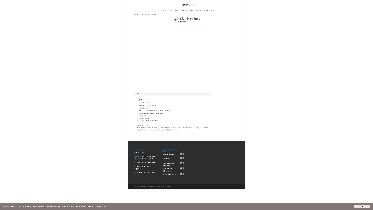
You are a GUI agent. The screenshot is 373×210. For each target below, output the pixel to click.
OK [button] (362, 206)
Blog (212, 10)
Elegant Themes (148, 186)
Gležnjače (162, 10)
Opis (137, 93)
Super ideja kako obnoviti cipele (145, 172)
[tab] (137, 93)
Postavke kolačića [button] (101, 206)
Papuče (184, 10)
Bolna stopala (139, 152)
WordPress (167, 186)
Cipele (191, 10)
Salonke (177, 10)
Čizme (170, 10)
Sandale (205, 10)
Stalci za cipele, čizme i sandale (145, 162)
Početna (136, 14)
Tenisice (198, 10)
